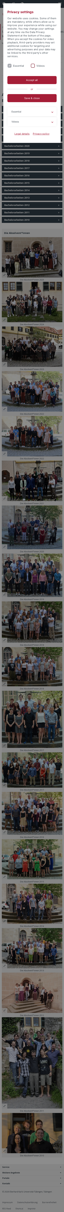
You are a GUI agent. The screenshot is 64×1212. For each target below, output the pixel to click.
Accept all (32, 80)
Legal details (22, 133)
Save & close (32, 98)
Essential (18, 65)
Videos (40, 65)
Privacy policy (41, 133)
